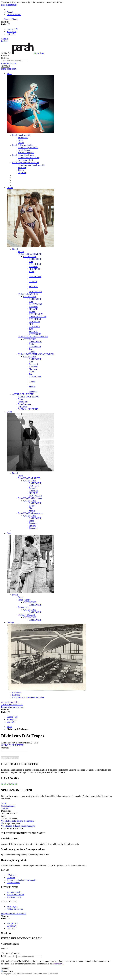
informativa (58, 964)
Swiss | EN (11, 31)
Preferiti (4, 41)
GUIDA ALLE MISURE (12, 745)
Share (3, 803)
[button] (57, 24)
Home (9, 726)
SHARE (5, 808)
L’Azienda (11, 875)
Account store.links (9, 702)
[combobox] (14, 60)
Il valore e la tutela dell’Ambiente (21, 880)
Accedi (10, 12)
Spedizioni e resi (14, 897)
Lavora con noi (13, 882)
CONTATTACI (8, 806)
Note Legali (12, 906)
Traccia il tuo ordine (15, 894)
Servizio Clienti (11, 19)
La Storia (11, 877)
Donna (17, 953)
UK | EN (11, 34)
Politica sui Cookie (15, 909)
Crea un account (14, 14)
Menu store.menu (8, 69)
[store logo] (28, 53)
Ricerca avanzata (8, 63)
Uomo (7, 953)
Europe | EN (12, 29)
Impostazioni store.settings (12, 707)
